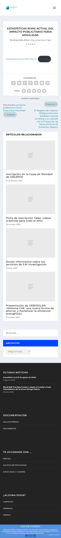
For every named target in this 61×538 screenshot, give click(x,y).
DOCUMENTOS (9, 428)
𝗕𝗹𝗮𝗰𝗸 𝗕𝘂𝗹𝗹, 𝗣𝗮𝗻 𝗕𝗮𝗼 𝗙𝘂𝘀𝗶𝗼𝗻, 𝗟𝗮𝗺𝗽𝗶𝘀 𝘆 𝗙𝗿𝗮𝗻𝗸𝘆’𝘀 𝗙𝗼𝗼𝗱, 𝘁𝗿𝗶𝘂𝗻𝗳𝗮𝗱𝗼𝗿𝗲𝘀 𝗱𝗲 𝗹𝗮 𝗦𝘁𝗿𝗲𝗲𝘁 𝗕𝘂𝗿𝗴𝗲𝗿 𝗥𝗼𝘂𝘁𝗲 (27, 388)
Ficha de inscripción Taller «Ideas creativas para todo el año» (28, 219)
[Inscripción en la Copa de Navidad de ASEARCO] (30, 155)
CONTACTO (8, 502)
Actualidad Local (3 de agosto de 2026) (19, 377)
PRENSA (7, 515)
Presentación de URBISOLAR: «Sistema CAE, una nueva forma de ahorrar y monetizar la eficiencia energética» (30, 309)
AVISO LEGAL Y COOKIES (14, 472)
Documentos (38, 40)
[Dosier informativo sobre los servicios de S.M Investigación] (30, 243)
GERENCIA (7, 508)
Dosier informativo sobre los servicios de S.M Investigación (26, 263)
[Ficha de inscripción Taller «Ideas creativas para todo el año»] (30, 199)
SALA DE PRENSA (11, 422)
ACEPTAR (30, 536)
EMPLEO (7, 459)
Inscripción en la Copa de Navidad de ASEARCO (29, 175)
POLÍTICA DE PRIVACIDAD (15, 465)
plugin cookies (54, 535)
